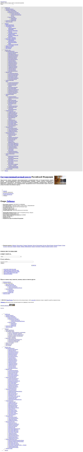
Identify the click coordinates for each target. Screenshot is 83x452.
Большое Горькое (57, 245)
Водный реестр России (8, 193)
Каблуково (10, 246)
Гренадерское (20, 245)
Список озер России (7, 194)
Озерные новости (7, 282)
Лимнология (11, 290)
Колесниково (39, 245)
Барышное (30, 245)
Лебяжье (11, 201)
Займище (14, 245)
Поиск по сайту (6, 293)
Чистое (34, 245)
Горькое (14, 246)
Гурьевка (25, 245)
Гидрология (10, 291)
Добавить (3, 302)
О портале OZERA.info (8, 292)
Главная (5, 191)
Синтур (55, 246)
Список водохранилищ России (15, 287)
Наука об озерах (9, 289)
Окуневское (38, 246)
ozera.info (33, 300)
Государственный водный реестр (16, 177)
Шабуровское (28, 246)
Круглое (44, 245)
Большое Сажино (49, 246)
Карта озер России (10, 284)
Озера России (4, 1)
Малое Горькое (50, 245)
